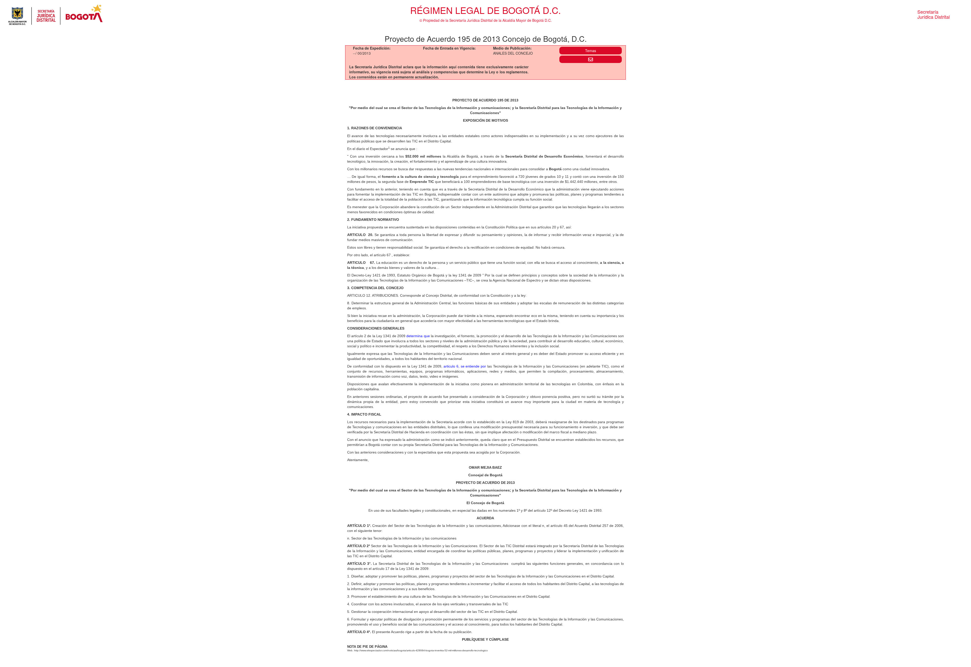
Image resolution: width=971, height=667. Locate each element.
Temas (590, 50)
